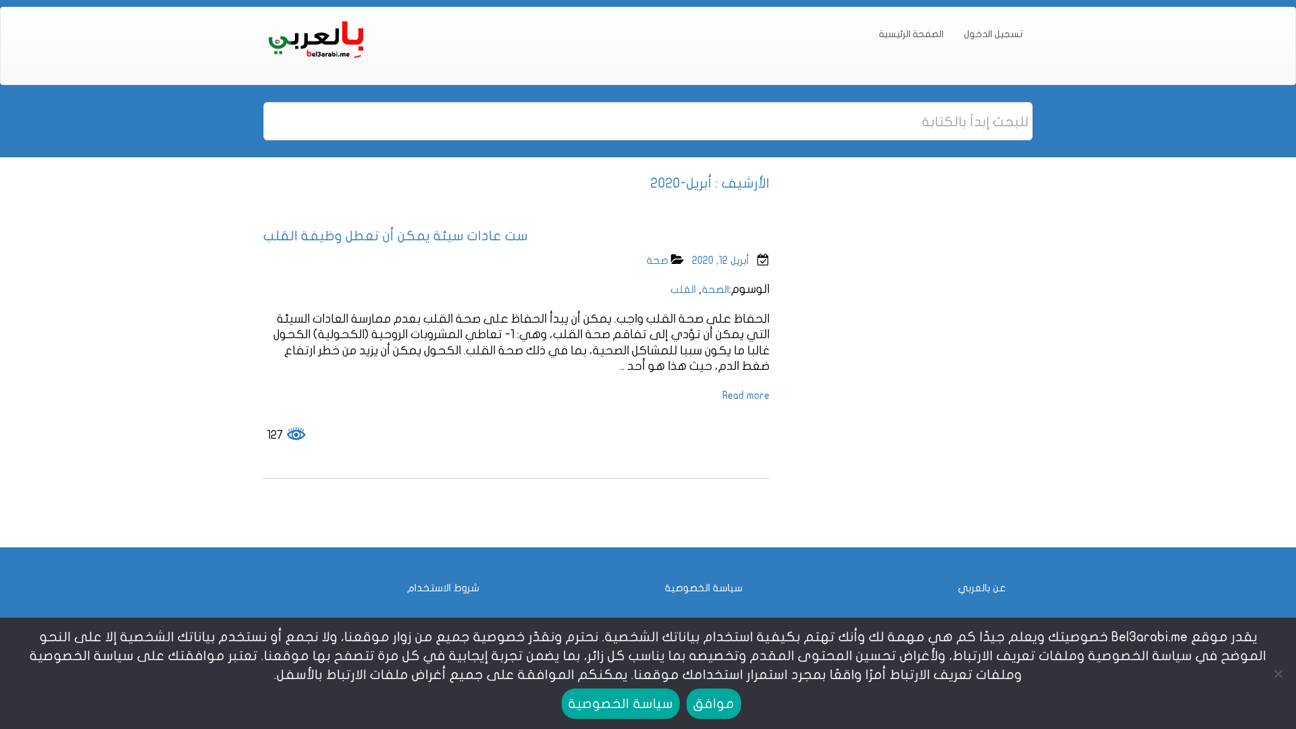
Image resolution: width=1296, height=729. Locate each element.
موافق (713, 704)
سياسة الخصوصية (703, 588)
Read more (746, 395)
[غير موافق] (1279, 673)
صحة (657, 260)
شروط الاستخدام (443, 588)
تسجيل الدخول (993, 34)
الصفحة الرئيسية (911, 34)
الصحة (715, 289)
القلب (683, 289)
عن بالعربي (982, 588)
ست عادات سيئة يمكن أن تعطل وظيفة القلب (395, 236)
